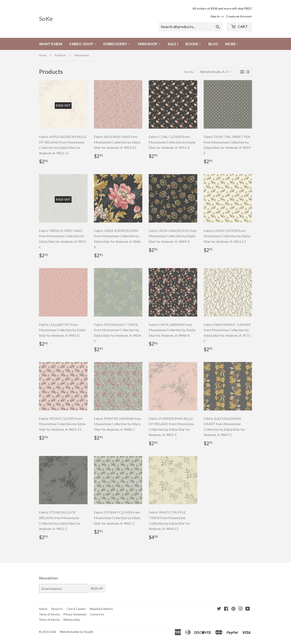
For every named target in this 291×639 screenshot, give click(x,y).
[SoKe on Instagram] (240, 609)
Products (60, 55)
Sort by (189, 72)
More (230, 44)
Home (42, 55)
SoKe (46, 18)
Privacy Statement (74, 614)
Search (43, 609)
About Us (57, 609)
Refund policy (71, 619)
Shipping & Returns (101, 609)
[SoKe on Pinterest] (233, 609)
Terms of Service (49, 614)
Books (192, 44)
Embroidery (115, 44)
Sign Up (97, 588)
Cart (242, 26)
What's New (50, 44)
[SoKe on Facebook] (226, 609)
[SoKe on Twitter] (219, 609)
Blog (213, 44)
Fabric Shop (81, 44)
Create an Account (239, 16)
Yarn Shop (147, 44)
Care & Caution (76, 609)
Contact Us (97, 614)
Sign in (215, 16)
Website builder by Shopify (77, 631)
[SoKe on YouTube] (247, 609)
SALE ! (173, 44)
